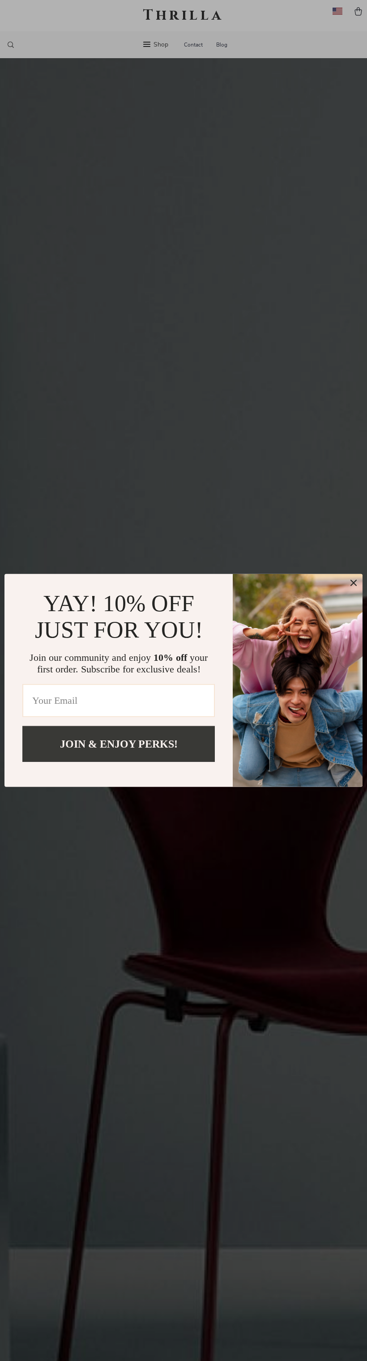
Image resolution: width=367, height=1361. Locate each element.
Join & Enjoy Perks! (119, 744)
